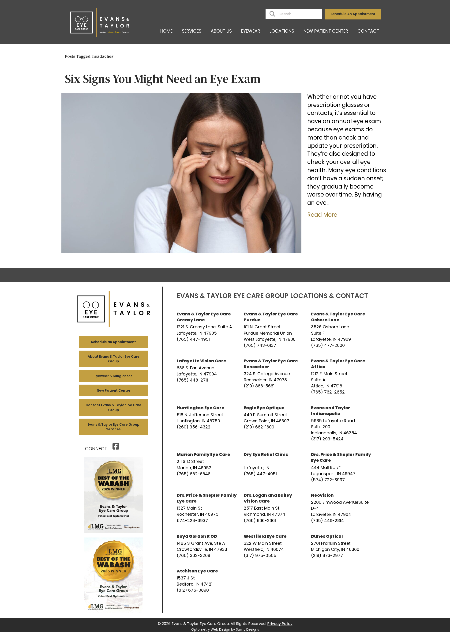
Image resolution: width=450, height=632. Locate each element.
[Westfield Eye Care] (274, 546)
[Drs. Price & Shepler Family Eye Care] (341, 467)
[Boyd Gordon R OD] (207, 546)
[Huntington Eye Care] (207, 423)
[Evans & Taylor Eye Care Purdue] (274, 330)
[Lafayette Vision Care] (207, 377)
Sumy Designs (247, 629)
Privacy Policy (279, 623)
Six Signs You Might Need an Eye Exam (162, 79)
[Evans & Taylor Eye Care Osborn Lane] (341, 330)
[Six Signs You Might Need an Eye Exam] (181, 172)
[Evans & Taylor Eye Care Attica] (341, 377)
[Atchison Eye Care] (207, 580)
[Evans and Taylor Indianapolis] (341, 423)
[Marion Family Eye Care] (207, 467)
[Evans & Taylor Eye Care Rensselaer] (274, 377)
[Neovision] (341, 508)
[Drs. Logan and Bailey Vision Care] (274, 508)
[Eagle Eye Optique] (274, 423)
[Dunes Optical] (341, 546)
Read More (322, 215)
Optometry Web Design (210, 629)
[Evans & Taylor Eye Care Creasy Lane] (207, 330)
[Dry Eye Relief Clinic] (274, 467)
